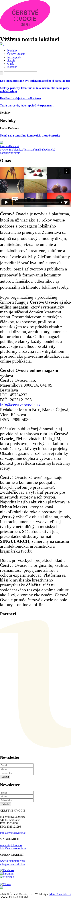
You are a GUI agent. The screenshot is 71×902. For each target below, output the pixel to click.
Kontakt (12, 66)
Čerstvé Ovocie (16, 53)
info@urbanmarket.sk (12, 864)
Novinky (12, 50)
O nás (10, 63)
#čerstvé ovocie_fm (9, 148)
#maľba (38, 149)
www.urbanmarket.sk (12, 860)
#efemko (17, 149)
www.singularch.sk (11, 845)
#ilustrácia (28, 149)
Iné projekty (14, 57)
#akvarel (5, 146)
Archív (11, 60)
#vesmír (15, 152)
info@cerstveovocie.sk (20, 404)
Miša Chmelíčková (60, 894)
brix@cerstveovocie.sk (13, 848)
